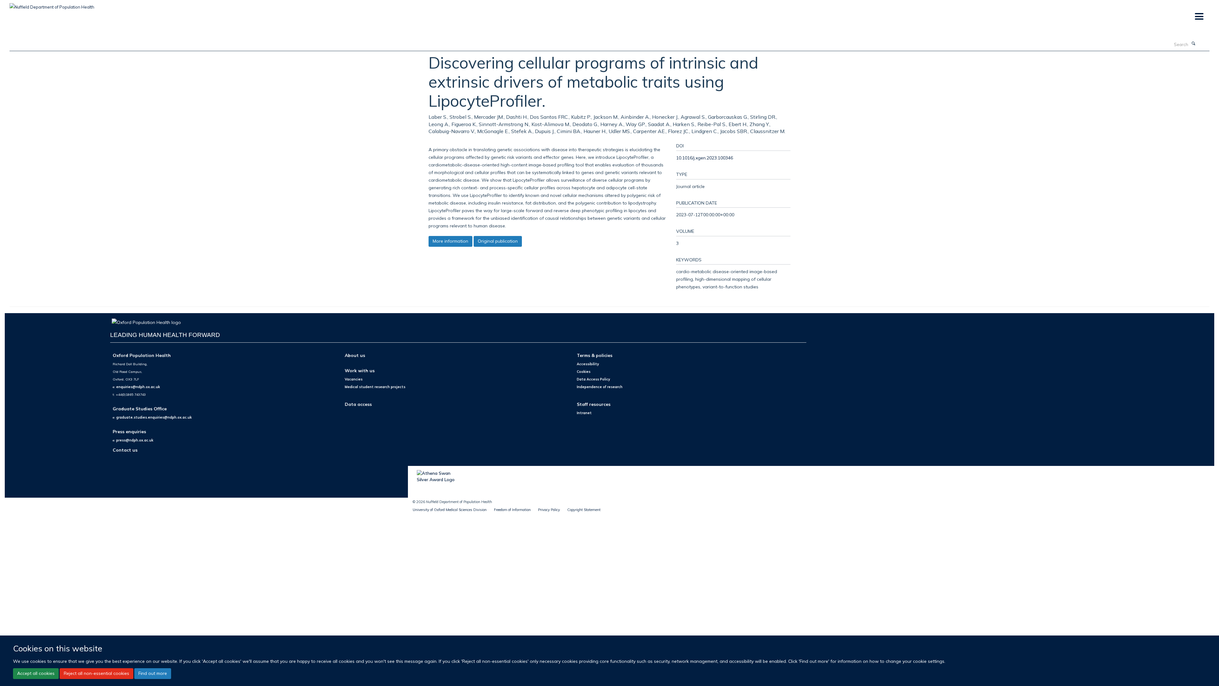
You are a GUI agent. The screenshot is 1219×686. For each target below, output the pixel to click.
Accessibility (588, 364)
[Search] (1193, 43)
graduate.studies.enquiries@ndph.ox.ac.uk (154, 417)
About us (355, 355)
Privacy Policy (549, 510)
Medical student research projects (375, 387)
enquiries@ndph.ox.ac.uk (138, 387)
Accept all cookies (36, 673)
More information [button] (450, 241)
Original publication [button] (498, 241)
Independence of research (600, 387)
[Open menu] (1198, 16)
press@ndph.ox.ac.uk (134, 440)
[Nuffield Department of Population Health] (52, 4)
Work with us (360, 370)
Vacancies (354, 379)
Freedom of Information (512, 510)
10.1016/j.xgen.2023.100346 (704, 157)
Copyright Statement (584, 510)
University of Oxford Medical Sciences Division (450, 510)
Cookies (583, 371)
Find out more (152, 673)
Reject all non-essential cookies (96, 673)
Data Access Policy (593, 379)
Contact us (125, 450)
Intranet (584, 413)
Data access (358, 404)
